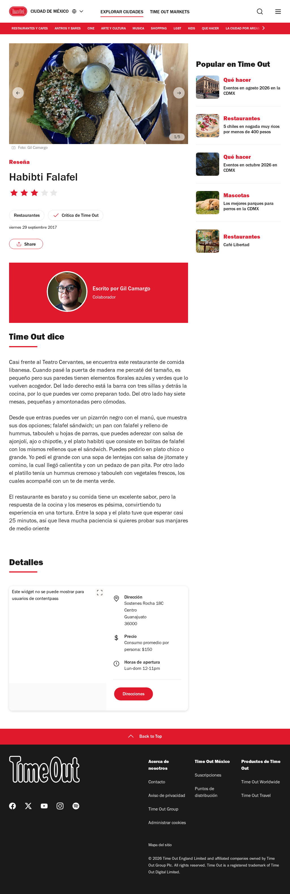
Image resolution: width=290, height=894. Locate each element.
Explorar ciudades (122, 12)
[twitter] (28, 806)
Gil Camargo (135, 289)
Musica (138, 29)
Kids (191, 29)
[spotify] (75, 806)
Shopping (159, 29)
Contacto (156, 782)
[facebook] (12, 806)
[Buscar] (259, 11)
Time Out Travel (256, 796)
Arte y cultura (113, 29)
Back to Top (150, 737)
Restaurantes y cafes (30, 29)
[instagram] (60, 806)
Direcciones (133, 694)
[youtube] (44, 806)
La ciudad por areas (243, 29)
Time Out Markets (169, 12)
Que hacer (210, 29)
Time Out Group (163, 809)
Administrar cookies (167, 823)
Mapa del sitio (160, 846)
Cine (91, 29)
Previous (18, 92)
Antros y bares (68, 29)
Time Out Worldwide (260, 782)
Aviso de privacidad (166, 796)
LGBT (177, 29)
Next (179, 92)
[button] (99, 592)
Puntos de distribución (206, 792)
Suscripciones (208, 775)
